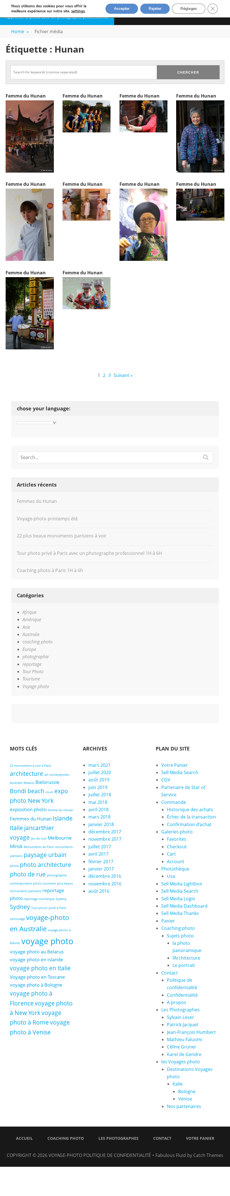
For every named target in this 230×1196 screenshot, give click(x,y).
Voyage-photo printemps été (47, 519)
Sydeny (61, 899)
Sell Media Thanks (180, 913)
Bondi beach (27, 791)
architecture (26, 773)
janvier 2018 (101, 824)
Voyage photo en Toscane (37, 977)
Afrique (29, 612)
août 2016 (98, 891)
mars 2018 (99, 817)
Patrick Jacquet (182, 1024)
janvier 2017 (101, 869)
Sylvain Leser (180, 1017)
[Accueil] (101, 1147)
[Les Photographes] (115, 1147)
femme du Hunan (60, 810)
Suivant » (123, 375)
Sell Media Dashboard (184, 906)
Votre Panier (174, 765)
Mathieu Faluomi (184, 1039)
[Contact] (122, 1147)
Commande (173, 802)
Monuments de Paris (39, 847)
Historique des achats (190, 809)
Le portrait (184, 965)
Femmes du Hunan (37, 501)
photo (14, 866)
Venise (185, 1099)
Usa (171, 876)
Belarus (29, 783)
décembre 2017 (104, 832)
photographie (35, 657)
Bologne (187, 1091)
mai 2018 (97, 802)
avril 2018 (98, 809)
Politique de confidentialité (117, 1155)
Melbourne (60, 838)
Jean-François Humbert (191, 1032)
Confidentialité (182, 995)
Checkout (177, 847)
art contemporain (57, 775)
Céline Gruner (181, 1047)
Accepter (122, 8)
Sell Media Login (178, 899)
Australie (31, 634)
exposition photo (28, 809)
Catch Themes (208, 1155)
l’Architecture (186, 958)
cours (49, 792)
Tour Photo (32, 671)
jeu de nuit (39, 838)
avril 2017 (98, 854)
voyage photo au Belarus (37, 951)
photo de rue (28, 874)
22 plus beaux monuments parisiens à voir (62, 536)
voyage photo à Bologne (36, 985)
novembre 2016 (104, 884)
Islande (63, 818)
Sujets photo (180, 936)
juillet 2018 (99, 795)
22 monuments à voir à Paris (30, 766)
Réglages (188, 8)
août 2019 (98, 780)
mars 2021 (99, 765)
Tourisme (31, 679)
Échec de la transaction (191, 817)
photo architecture (45, 865)
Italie (16, 828)
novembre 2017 (104, 839)
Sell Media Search (179, 772)
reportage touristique (39, 899)
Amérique (31, 619)
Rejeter (155, 8)
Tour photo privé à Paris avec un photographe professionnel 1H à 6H (89, 553)
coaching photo (37, 642)
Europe (29, 649)
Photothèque (175, 869)
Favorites (176, 839)
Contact (169, 973)
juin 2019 (97, 787)
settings (78, 11)
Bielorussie (47, 782)
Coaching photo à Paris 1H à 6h (50, 570)
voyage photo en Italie (40, 968)
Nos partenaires (184, 1106)
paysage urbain (45, 855)
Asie (26, 627)
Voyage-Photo (65, 1155)
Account (175, 861)
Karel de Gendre (184, 1054)
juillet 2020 (99, 772)
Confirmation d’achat (189, 824)
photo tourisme (44, 883)
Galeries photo (177, 832)
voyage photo (47, 941)
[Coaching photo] (108, 1147)
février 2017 (100, 861)
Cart (171, 854)
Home (20, 31)
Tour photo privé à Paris (48, 908)
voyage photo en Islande (36, 959)
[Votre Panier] (129, 1147)
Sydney (20, 907)
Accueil (24, 1138)
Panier (168, 921)
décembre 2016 (104, 876)
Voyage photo (35, 686)
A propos (176, 1002)
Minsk (16, 846)
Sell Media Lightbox (181, 884)
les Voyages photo (180, 1062)
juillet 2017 (99, 847)
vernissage (17, 919)
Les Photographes (180, 1010)
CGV (165, 780)
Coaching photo (178, 928)
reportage (32, 664)
